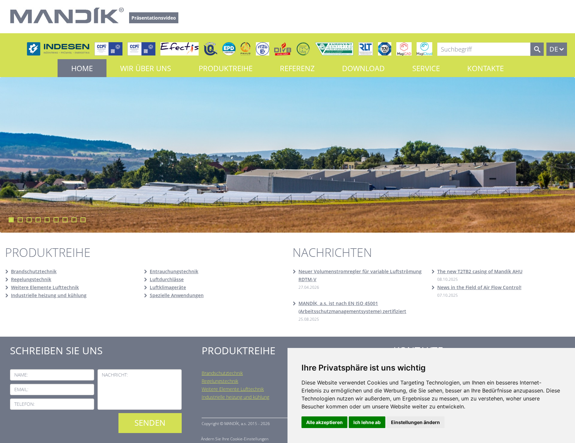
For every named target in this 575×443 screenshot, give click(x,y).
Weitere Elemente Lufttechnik (45, 287)
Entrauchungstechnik (174, 271)
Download (363, 68)
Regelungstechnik (31, 279)
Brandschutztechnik (34, 271)
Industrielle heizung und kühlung (49, 295)
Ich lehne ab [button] (367, 422)
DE (553, 49)
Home (82, 68)
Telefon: (24, 404)
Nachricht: (115, 375)
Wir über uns (145, 68)
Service (426, 68)
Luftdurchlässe (167, 279)
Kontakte (485, 68)
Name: (21, 375)
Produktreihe (226, 68)
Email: (21, 389)
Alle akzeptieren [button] (324, 422)
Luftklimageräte (168, 287)
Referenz (297, 68)
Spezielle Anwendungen (177, 295)
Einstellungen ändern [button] (415, 422)
